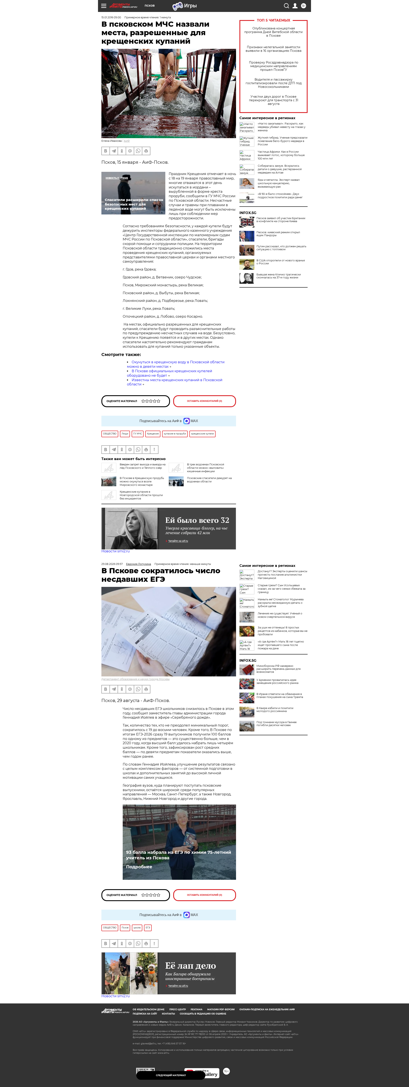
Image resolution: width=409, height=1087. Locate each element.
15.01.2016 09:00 (111, 17)
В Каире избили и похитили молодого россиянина (274, 710)
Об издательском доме (148, 1009)
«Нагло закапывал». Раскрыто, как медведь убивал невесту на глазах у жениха (281, 127)
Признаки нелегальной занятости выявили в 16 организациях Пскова (273, 49)
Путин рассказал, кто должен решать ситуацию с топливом (281, 248)
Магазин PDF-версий (221, 1009)
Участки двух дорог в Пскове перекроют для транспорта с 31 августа (273, 100)
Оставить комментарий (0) (204, 401)
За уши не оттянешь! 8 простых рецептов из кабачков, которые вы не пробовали (282, 631)
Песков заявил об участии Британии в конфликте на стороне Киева (280, 220)
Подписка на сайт (145, 1013)
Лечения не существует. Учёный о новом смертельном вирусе (280, 615)
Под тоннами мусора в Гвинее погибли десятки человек (276, 724)
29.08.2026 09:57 (112, 564)
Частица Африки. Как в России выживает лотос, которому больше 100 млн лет (281, 155)
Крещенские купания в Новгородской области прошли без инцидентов (141, 495)
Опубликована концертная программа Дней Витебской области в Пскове (273, 32)
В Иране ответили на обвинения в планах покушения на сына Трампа (279, 696)
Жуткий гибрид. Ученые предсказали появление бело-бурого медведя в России (282, 141)
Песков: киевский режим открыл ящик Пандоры (278, 234)
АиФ (127, 140)
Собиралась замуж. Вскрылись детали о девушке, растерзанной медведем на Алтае (280, 169)
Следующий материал (171, 1075)
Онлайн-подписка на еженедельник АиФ (267, 1009)
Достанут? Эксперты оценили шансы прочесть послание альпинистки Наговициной (282, 575)
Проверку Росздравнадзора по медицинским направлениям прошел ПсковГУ (273, 66)
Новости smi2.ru (115, 551)
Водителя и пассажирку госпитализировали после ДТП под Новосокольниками (274, 83)
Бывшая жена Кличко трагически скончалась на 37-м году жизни (278, 276)
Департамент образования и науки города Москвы (135, 679)
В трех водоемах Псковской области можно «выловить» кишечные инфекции (205, 468)
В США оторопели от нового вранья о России (280, 262)
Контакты (168, 1013)
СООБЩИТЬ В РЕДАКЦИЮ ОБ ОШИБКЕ (203, 1013)
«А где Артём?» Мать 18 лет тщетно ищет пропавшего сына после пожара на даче (281, 645)
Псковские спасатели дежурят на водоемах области (209, 479)
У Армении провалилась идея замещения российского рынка (277, 682)
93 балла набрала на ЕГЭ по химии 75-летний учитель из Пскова (178, 855)
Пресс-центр (177, 1009)
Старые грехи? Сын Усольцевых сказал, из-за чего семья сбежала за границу (281, 589)
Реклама (196, 1009)
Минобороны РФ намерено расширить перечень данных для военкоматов (278, 668)
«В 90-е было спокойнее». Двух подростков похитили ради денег (280, 195)
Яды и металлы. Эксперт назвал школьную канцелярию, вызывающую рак (279, 183)
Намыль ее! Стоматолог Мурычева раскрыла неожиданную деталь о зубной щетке (281, 603)
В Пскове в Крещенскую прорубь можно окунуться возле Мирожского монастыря (142, 481)
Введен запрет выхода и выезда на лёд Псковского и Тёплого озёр (143, 466)
